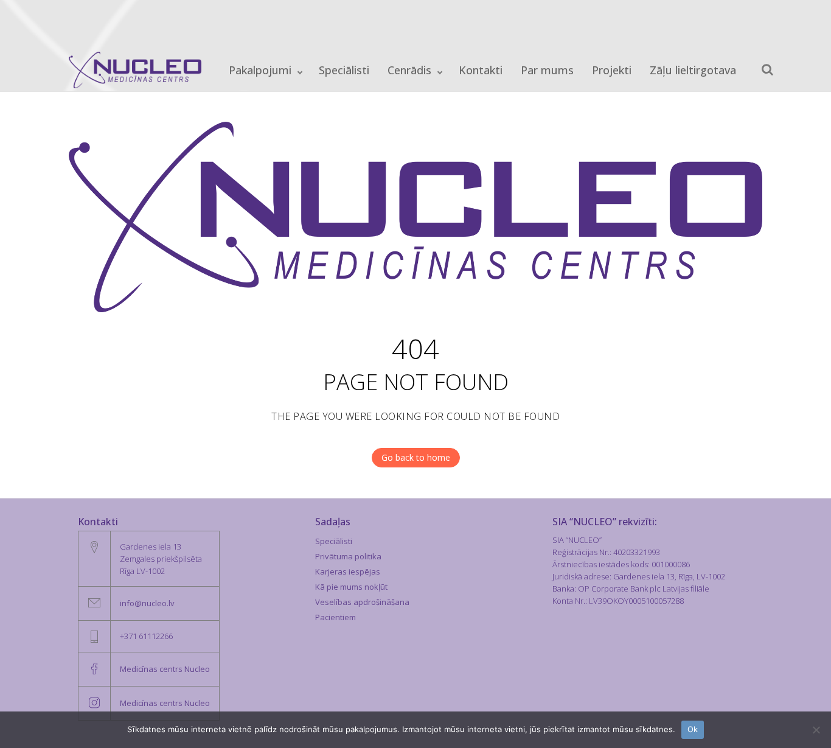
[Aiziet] (767, 70)
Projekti (611, 70)
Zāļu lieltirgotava (693, 70)
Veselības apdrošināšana (362, 601)
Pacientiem (335, 617)
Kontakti (480, 70)
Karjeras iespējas (347, 571)
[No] (816, 730)
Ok (692, 729)
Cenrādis (409, 70)
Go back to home (415, 457)
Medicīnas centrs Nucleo (165, 668)
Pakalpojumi (260, 70)
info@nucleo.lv (147, 603)
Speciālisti (344, 70)
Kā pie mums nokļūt (351, 586)
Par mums (547, 70)
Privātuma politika (348, 556)
